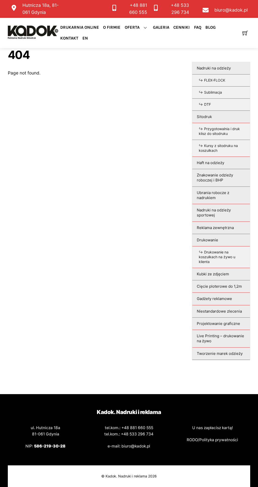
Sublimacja (213, 92)
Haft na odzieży (210, 162)
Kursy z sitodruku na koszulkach (218, 148)
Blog (210, 27)
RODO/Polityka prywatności (212, 439)
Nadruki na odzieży (214, 68)
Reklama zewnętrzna (215, 227)
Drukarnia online (79, 27)
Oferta (132, 27)
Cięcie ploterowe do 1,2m (219, 286)
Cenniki (181, 27)
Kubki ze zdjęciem (213, 274)
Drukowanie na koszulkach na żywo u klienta (217, 257)
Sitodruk (204, 116)
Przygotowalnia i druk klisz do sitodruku (219, 131)
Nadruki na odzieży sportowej (214, 212)
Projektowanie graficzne (218, 323)
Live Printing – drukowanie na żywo (220, 338)
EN (85, 38)
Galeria (161, 27)
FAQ (197, 27)
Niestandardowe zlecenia (219, 311)
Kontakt (69, 38)
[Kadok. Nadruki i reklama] (33, 36)
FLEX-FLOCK (214, 80)
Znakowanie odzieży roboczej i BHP (215, 177)
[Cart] (245, 33)
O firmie (111, 27)
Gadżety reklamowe (214, 298)
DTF (207, 104)
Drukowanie (207, 240)
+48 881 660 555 (137, 427)
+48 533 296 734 (137, 434)
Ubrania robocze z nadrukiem (213, 195)
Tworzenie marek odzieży (220, 353)
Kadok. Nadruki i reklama (126, 476)
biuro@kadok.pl (135, 446)
